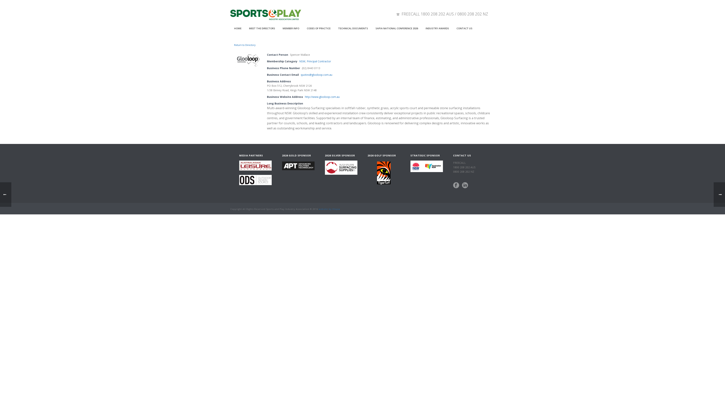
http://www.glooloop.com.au (322, 97)
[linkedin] (465, 185)
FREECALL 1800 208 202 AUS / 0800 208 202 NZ (445, 14)
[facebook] (456, 185)
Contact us (464, 28)
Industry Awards (437, 28)
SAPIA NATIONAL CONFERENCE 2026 (397, 28)
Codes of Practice (319, 28)
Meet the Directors (262, 28)
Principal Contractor (319, 61)
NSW (302, 61)
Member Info (291, 28)
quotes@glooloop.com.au (316, 74)
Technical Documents (353, 28)
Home (237, 28)
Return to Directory (245, 45)
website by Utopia (329, 209)
